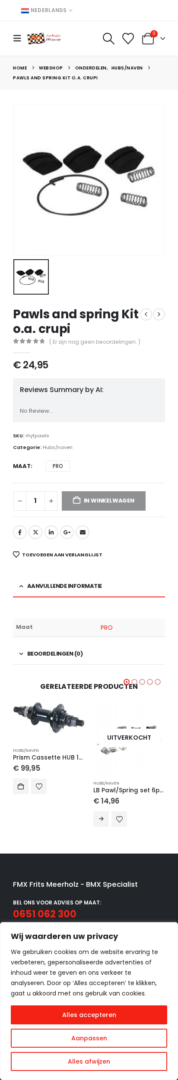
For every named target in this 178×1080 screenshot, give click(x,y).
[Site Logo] (44, 38)
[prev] (146, 314)
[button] (20, 38)
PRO (107, 627)
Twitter (35, 532)
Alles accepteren (89, 1015)
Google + (67, 532)
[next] (159, 314)
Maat (22, 466)
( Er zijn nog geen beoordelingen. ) (94, 341)
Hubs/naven (58, 447)
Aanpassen (89, 1038)
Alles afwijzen (89, 1061)
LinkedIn (51, 532)
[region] (89, 1001)
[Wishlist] (128, 38)
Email (82, 532)
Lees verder (101, 819)
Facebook (20, 532)
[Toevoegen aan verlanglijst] (39, 786)
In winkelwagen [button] (21, 786)
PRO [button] (58, 466)
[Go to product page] (49, 718)
